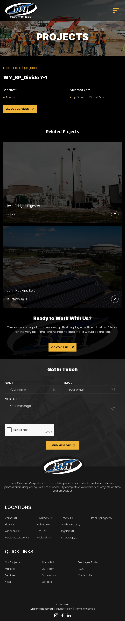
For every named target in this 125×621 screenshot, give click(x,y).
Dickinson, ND (45, 518)
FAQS (81, 569)
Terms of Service (85, 608)
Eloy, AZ (9, 524)
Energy (10, 97)
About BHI (48, 562)
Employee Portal (88, 562)
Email (69, 382)
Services (10, 575)
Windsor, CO (12, 531)
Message (12, 399)
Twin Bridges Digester (23, 206)
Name (10, 382)
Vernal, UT (11, 518)
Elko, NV (41, 531)
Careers (47, 582)
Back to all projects (21, 67)
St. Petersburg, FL (17, 299)
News (8, 582)
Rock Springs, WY (101, 518)
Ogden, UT (67, 531)
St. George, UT (70, 537)
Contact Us (60, 347)
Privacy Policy (64, 608)
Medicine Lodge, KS (17, 537)
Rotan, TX (67, 518)
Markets (10, 569)
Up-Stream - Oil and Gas (88, 97)
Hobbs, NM (43, 524)
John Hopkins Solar (22, 290)
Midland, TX (44, 537)
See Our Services (17, 109)
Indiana (11, 214)
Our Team (48, 569)
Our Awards (49, 575)
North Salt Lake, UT (72, 524)
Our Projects (12, 562)
